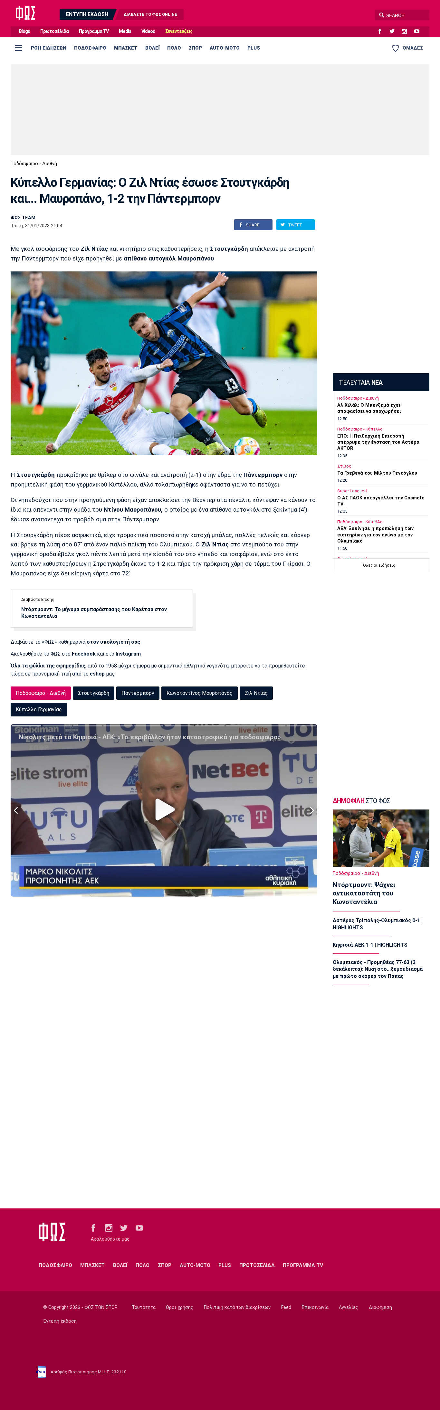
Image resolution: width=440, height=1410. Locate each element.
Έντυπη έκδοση (60, 1321)
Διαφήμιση (380, 1307)
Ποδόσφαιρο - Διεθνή (34, 163)
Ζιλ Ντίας (256, 693)
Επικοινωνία (315, 1307)
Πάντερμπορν (137, 693)
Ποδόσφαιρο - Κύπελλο (360, 429)
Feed (286, 1307)
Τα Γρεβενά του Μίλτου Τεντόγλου (377, 473)
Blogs (24, 31)
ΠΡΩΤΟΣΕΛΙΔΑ (257, 1265)
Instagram (128, 654)
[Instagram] (407, 31)
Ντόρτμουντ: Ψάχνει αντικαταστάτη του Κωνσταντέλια (364, 893)
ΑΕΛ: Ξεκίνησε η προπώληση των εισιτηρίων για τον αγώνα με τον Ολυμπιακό (375, 535)
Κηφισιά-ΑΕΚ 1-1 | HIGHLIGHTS (370, 945)
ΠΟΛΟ (174, 48)
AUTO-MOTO (225, 48)
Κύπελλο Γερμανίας (39, 709)
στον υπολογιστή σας (113, 642)
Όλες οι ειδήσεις (379, 565)
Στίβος (344, 466)
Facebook (84, 654)
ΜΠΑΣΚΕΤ (126, 48)
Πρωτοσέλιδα (54, 31)
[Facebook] (382, 31)
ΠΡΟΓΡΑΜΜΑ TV (303, 1265)
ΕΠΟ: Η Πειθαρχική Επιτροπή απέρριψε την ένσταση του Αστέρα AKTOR (378, 442)
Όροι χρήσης (179, 1307)
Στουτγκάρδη (93, 693)
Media (125, 31)
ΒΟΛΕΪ (152, 48)
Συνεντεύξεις (178, 31)
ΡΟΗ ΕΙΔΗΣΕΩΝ (48, 48)
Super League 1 (352, 490)
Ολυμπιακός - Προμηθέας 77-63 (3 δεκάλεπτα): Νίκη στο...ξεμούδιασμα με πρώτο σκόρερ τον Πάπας (378, 969)
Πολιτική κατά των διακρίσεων (237, 1307)
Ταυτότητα (144, 1307)
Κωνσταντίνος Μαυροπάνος (200, 693)
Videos (148, 31)
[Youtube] (419, 31)
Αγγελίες (348, 1307)
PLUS (253, 48)
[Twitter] (394, 31)
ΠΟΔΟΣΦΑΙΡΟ (90, 48)
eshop (97, 674)
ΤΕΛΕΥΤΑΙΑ (360, 382)
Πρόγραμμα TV (94, 31)
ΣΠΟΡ (195, 48)
